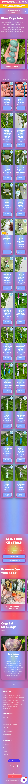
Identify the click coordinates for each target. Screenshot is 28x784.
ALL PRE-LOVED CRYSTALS (13, 607)
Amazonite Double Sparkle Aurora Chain (21, 203)
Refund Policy (7, 728)
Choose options (7, 145)
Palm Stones (12, 66)
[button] (2, 11)
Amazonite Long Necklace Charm (7, 416)
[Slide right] (17, 74)
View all (3, 630)
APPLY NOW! (14, 556)
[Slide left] (10, 74)
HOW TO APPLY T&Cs (14, 560)
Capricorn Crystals (13, 655)
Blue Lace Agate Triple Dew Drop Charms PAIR (20, 312)
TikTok (5, 748)
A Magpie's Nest (11, 780)
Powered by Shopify (19, 780)
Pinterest (5, 751)
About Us (5, 717)
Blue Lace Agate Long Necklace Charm (21, 416)
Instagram (6, 744)
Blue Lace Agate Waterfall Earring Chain (20, 277)
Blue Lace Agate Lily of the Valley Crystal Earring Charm (7, 134)
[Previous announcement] (1, 6)
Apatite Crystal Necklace (21, 101)
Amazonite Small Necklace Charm (7, 485)
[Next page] (18, 503)
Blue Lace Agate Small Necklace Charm (21, 485)
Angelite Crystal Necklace (7, 101)
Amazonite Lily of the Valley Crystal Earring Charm (21, 134)
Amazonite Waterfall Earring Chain (7, 312)
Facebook (5, 754)
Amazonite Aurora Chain (7, 169)
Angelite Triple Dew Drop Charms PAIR (20, 383)
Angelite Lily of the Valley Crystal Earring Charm (7, 347)
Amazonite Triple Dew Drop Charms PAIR (20, 170)
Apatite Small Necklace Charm (21, 450)
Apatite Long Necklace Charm (7, 450)
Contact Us (6, 721)
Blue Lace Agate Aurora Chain (7, 203)
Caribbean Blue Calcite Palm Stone (7, 238)
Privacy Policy (7, 734)
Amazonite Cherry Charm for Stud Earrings (7, 277)
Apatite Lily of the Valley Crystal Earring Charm (20, 347)
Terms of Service (8, 731)
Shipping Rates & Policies (10, 724)
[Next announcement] (26, 6)
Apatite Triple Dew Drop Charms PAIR (7, 383)
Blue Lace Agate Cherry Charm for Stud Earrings (20, 240)
